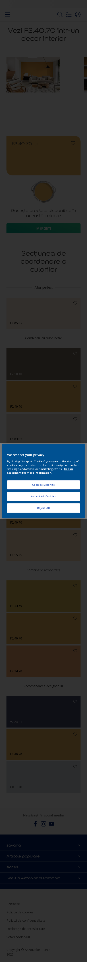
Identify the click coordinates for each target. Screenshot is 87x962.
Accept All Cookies (43, 496)
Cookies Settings (43, 484)
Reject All (43, 508)
